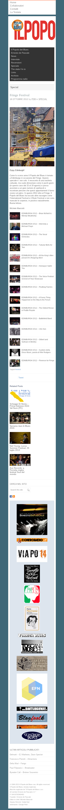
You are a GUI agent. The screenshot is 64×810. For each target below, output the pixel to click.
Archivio (14, 75)
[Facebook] (11, 496)
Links (13, 72)
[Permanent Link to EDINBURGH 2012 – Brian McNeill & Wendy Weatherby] (15, 216)
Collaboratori (17, 5)
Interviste (15, 59)
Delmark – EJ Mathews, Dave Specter (26, 754)
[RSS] (14, 496)
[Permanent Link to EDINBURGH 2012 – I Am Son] (15, 331)
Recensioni (16, 62)
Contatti (14, 9)
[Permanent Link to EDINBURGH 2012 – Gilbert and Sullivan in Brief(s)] (15, 342)
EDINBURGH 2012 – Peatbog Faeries (37, 287)
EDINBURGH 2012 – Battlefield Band (37, 318)
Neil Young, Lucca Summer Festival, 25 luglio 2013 (19, 448)
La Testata (15, 12)
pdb (34, 99)
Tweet (21, 378)
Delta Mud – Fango (18, 763)
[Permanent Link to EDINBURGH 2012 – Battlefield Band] (15, 321)
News (13, 56)
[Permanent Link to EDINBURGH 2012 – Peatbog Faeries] (15, 289)
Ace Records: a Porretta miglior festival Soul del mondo (17, 471)
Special (43, 99)
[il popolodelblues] (33, 31)
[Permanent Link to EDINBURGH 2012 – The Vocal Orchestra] (15, 237)
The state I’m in (18, 69)
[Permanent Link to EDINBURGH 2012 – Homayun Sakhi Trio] (15, 268)
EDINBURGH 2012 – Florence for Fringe (38, 360)
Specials (15, 66)
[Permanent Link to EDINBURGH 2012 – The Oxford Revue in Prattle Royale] (15, 310)
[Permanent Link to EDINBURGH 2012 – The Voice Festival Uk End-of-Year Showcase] (15, 279)
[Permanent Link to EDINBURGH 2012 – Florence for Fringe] (15, 363)
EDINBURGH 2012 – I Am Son (34, 329)
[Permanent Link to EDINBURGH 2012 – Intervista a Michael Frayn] (15, 226)
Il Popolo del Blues (19, 49)
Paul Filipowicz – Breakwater (22, 768)
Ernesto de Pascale (20, 53)
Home (13, 2)
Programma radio (19, 79)
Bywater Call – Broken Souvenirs (24, 772)
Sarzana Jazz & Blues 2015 (20, 427)
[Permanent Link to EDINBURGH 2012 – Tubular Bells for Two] (15, 247)
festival (18, 369)
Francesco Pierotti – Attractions (23, 759)
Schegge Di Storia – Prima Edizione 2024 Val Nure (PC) (19, 406)
